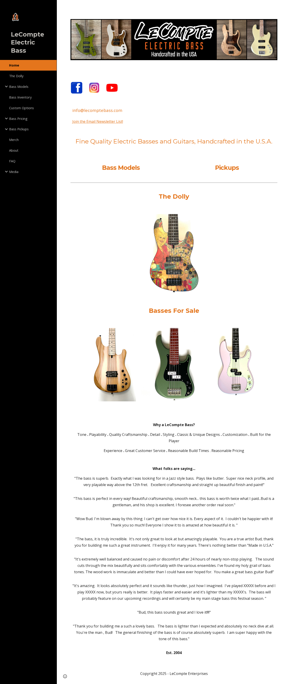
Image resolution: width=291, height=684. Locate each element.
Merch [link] (14, 139)
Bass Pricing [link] (18, 118)
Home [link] (14, 65)
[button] (285, 6)
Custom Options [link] (21, 108)
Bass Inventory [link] (20, 97)
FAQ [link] (12, 161)
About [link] (13, 150)
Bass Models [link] (18, 86)
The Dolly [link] (16, 76)
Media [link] (13, 171)
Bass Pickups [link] (19, 129)
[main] (174, 126)
